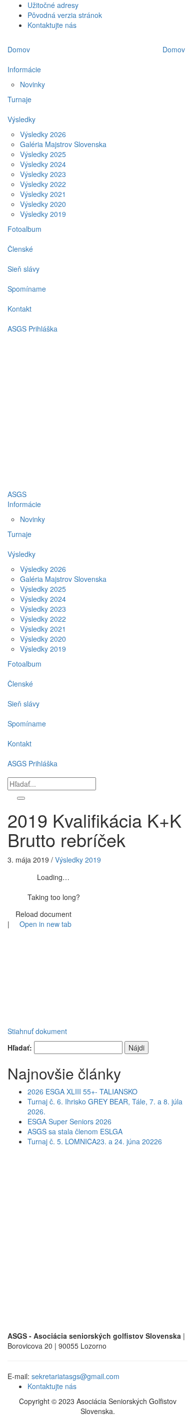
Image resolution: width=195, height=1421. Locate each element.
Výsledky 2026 (43, 569)
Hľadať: (20, 1048)
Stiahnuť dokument (37, 1031)
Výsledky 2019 (43, 649)
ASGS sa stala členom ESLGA (75, 1131)
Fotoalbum (25, 664)
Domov (173, 49)
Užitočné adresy (53, 5)
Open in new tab (45, 924)
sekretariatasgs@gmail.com (76, 1376)
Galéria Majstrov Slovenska (63, 579)
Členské (20, 684)
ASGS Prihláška (33, 763)
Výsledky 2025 (43, 589)
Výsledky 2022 (43, 619)
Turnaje (20, 534)
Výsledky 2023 (43, 609)
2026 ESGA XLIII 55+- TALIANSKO (83, 1091)
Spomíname (27, 723)
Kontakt (20, 743)
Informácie (24, 504)
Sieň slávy (24, 704)
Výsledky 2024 (43, 599)
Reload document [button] (43, 914)
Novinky (32, 519)
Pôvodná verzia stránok (65, 15)
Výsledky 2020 (43, 639)
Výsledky (22, 554)
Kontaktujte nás (52, 25)
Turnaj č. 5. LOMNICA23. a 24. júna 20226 (95, 1141)
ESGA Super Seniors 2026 (70, 1121)
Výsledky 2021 (43, 629)
